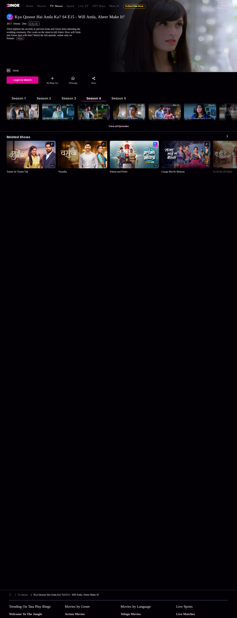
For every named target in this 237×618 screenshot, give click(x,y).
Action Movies (75, 614)
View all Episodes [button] (119, 126)
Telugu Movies (131, 614)
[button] (24, 112)
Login (224, 5)
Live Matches (185, 614)
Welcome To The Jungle (25, 614)
